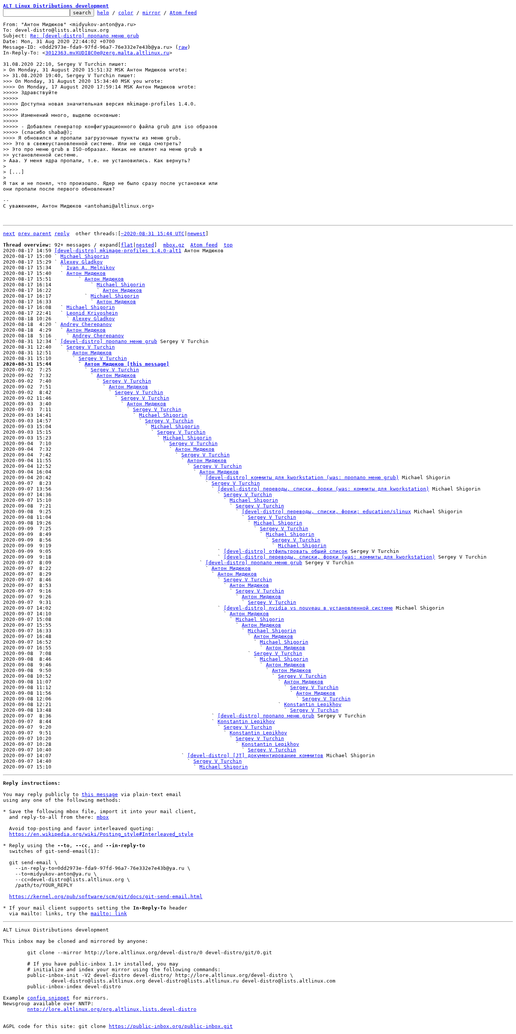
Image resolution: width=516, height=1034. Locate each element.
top (228, 245)
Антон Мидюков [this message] (127, 364)
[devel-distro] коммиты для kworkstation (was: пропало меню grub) (302, 477)
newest (196, 233)
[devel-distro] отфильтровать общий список (286, 551)
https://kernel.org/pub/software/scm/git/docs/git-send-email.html (105, 896)
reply (62, 233)
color (125, 13)
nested (145, 245)
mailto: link (109, 913)
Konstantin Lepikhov (312, 704)
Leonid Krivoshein (92, 313)
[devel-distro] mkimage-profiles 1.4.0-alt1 (117, 250)
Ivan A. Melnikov (90, 267)
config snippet (48, 998)
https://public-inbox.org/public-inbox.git (171, 1026)
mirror (151, 13)
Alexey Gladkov (81, 262)
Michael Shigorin (84, 256)
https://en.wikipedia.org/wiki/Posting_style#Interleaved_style (101, 834)
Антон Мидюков (86, 273)
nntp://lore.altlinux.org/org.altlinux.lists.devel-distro (111, 1009)
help (103, 13)
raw (182, 47)
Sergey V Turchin (90, 347)
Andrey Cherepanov (86, 324)
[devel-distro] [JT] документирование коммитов (255, 755)
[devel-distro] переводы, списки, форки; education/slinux (326, 511)
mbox (103, 817)
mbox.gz (173, 245)
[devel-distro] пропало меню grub (108, 341)
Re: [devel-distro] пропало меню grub (84, 36)
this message (100, 794)
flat (127, 245)
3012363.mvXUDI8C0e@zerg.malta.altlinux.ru (107, 53)
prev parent (34, 233)
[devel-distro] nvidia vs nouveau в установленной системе (308, 608)
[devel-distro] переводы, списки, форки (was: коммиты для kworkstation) (323, 489)
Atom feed (183, 13)
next (9, 233)
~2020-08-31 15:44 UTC (152, 233)
